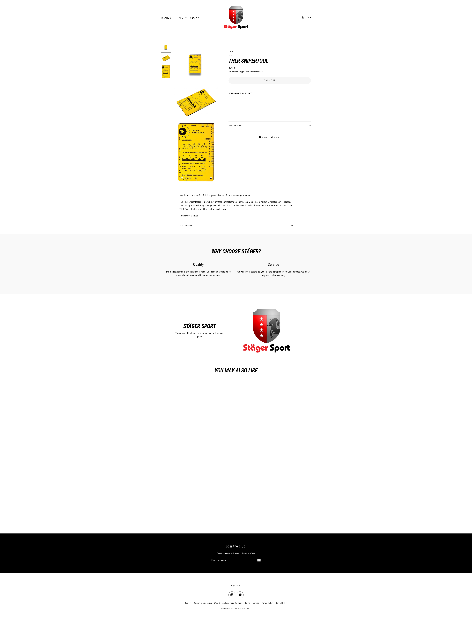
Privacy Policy (267, 603)
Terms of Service (252, 603)
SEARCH (194, 17)
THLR (231, 51)
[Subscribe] (259, 560)
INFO (181, 17)
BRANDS (166, 17)
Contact (188, 603)
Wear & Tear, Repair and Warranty (228, 603)
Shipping (242, 72)
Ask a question (235, 125)
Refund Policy (281, 603)
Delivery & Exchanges (203, 603)
